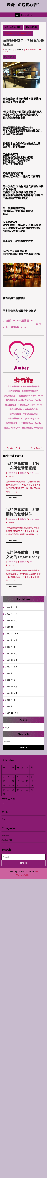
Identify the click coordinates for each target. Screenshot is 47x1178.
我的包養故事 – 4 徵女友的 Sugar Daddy (23, 400)
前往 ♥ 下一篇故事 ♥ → (22, 326)
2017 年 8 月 (11, 647)
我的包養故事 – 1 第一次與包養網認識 (23, 386)
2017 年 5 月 (11, 660)
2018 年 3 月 (11, 620)
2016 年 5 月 (11, 680)
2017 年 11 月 (12, 633)
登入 (7, 727)
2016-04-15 (12, 562)
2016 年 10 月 (12, 673)
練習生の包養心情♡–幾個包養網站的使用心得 (23, 427)
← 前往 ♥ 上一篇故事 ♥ (18, 320)
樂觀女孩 (20, 50)
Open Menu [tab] (26, 15)
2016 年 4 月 (11, 686)
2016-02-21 (12, 519)
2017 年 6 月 (11, 653)
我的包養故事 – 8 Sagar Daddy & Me (23, 418)
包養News (6, 835)
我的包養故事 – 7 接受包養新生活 (24, 414)
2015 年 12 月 (12, 713)
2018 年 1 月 (11, 627)
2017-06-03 (8, 50)
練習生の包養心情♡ (23, 5)
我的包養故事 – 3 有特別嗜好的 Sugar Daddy (23, 395)
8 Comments (34, 562)
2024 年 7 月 (11, 607)
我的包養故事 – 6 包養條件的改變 (24, 409)
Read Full (15, 498)
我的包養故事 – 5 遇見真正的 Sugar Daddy (23, 404)
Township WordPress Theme (22, 871)
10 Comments (34, 519)
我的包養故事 (31, 27)
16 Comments (34, 473)
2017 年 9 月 (11, 640)
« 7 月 (4, 803)
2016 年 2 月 (11, 700)
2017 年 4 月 (11, 666)
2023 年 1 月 (11, 614)
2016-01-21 (12, 473)
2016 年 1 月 (11, 706)
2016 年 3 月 (11, 693)
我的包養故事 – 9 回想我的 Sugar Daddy (23, 423)
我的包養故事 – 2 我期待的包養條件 (23, 391)
